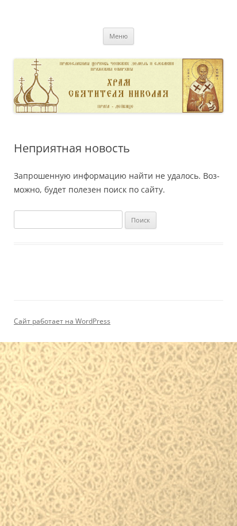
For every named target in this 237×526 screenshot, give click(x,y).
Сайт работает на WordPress (62, 321)
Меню (118, 36)
